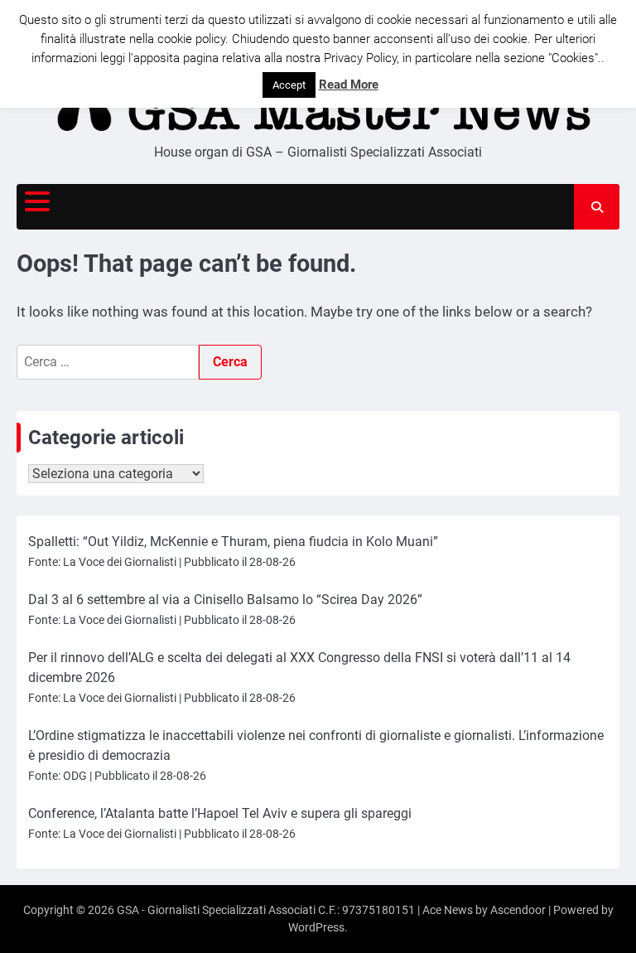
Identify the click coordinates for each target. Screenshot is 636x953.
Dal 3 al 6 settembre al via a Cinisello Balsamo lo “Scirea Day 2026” (225, 599)
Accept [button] (289, 85)
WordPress (316, 927)
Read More (348, 84)
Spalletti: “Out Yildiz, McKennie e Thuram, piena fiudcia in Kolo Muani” (233, 541)
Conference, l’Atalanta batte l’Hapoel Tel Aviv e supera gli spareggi (220, 813)
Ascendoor (518, 910)
